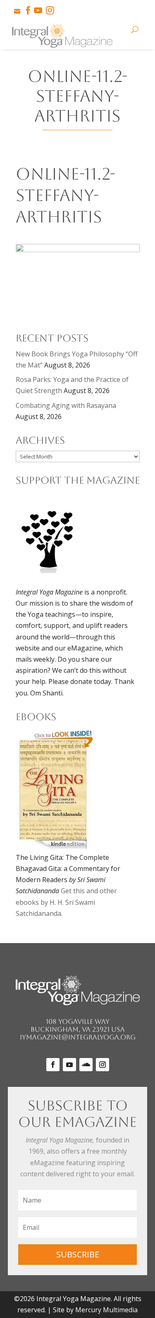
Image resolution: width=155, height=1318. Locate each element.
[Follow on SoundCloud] (86, 1064)
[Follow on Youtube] (69, 1064)
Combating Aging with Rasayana (66, 405)
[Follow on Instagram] (102, 1064)
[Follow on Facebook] (53, 1064)
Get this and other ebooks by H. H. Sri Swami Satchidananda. (66, 902)
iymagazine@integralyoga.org (78, 1037)
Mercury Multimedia (106, 1309)
